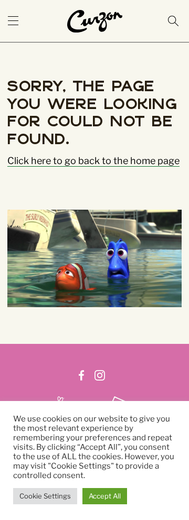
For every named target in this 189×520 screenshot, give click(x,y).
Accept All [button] (105, 496)
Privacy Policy (126, 389)
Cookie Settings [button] (45, 496)
